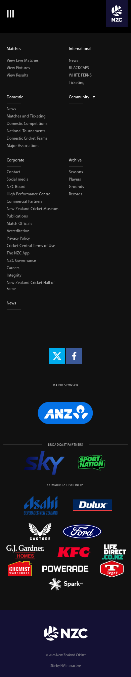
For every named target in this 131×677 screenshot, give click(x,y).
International (80, 48)
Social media (18, 179)
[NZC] (117, 13)
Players (75, 179)
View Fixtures (18, 67)
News (73, 60)
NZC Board (16, 186)
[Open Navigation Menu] (9, 13)
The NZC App (18, 253)
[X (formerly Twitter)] (57, 356)
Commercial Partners (24, 201)
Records (75, 194)
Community (79, 97)
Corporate (15, 160)
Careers (13, 267)
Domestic (15, 97)
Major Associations (23, 145)
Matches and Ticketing (26, 116)
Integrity (14, 275)
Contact (13, 172)
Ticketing (77, 82)
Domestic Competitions (27, 123)
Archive (75, 160)
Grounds (76, 186)
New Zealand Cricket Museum (32, 208)
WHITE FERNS (80, 75)
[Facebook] (74, 356)
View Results (17, 75)
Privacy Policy (18, 238)
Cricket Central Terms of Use (31, 245)
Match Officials (19, 223)
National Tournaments (26, 131)
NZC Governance (21, 260)
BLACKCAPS (79, 67)
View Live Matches (23, 60)
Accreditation (18, 231)
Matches (14, 48)
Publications (17, 216)
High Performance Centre (28, 194)
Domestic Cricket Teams (27, 138)
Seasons (76, 172)
